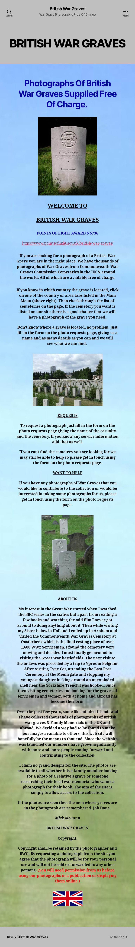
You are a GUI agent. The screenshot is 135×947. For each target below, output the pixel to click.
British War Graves (67, 9)
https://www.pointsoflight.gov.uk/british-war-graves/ (67, 243)
